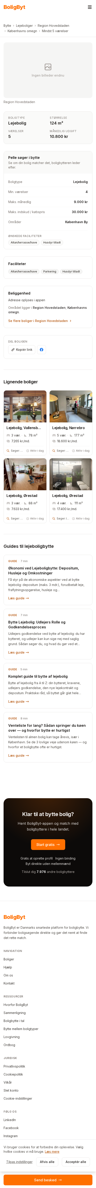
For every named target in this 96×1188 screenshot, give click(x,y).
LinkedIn (10, 1120)
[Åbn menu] (89, 7)
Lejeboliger (24, 25)
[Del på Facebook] (41, 349)
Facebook (11, 1128)
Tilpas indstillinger (19, 1162)
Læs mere (52, 1151)
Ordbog (9, 1045)
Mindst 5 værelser (55, 31)
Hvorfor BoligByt (16, 1005)
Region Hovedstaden (53, 25)
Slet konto (11, 1090)
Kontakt (9, 983)
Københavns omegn (22, 31)
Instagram (11, 1136)
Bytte (7, 25)
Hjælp (8, 967)
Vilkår (8, 1082)
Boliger (9, 959)
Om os (8, 975)
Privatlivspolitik (14, 1066)
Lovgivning (12, 1037)
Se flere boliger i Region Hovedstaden (38, 321)
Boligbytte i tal (14, 1021)
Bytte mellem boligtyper (21, 1029)
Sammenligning (15, 1013)
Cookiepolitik (13, 1074)
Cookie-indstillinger (18, 1098)
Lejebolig (17, 123)
